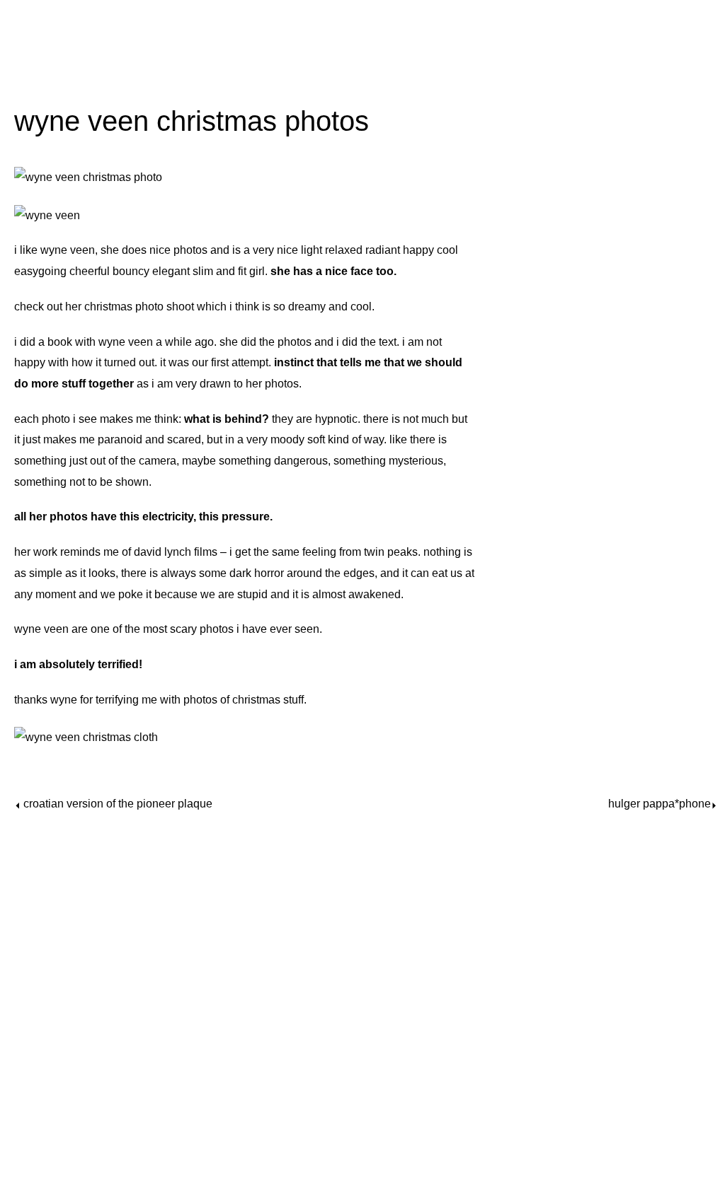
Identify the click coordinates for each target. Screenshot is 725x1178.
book (59, 342)
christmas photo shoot (139, 307)
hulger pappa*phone (659, 804)
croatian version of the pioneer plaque (117, 804)
